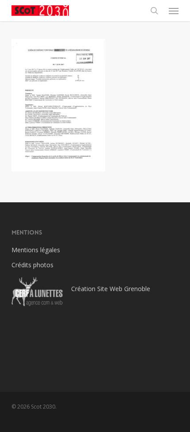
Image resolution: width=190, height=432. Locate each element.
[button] (174, 10)
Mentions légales (35, 250)
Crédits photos (32, 265)
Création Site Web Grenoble (110, 288)
